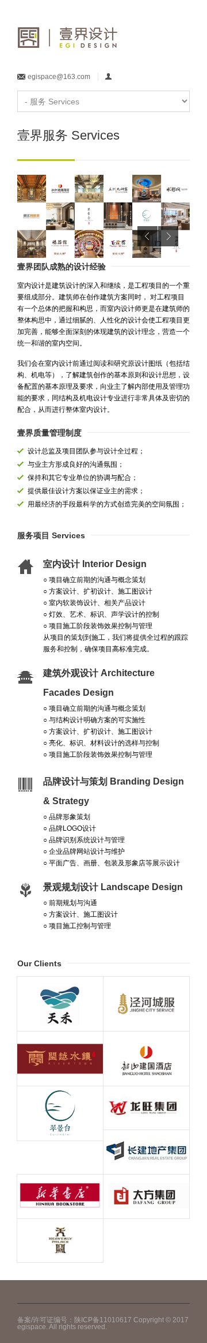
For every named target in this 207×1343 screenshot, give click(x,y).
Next (168, 236)
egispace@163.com (59, 77)
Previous (147, 236)
